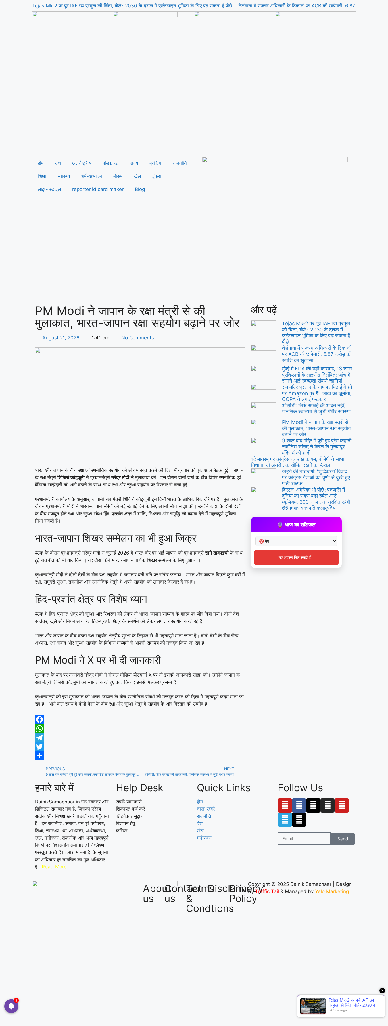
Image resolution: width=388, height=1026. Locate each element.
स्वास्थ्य (63, 176)
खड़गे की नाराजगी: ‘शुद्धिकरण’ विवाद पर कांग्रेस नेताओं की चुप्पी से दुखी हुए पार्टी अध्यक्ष (316, 477)
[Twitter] (140, 746)
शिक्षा (42, 176)
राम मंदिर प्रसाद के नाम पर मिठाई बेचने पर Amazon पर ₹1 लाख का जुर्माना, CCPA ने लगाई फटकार (317, 393)
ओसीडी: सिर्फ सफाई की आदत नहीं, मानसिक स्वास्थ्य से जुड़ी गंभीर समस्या (316, 408)
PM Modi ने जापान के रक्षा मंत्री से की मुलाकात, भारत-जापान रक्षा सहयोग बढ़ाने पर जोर (316, 428)
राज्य (134, 163)
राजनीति (179, 163)
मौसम (118, 176)
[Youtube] (285, 805)
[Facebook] (140, 719)
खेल (137, 176)
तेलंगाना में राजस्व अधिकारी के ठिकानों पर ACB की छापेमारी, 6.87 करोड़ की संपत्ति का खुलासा (316, 354)
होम (41, 163)
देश (58, 163)
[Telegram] (140, 737)
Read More (54, 867)
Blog (140, 189)
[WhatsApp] (140, 728)
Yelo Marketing (332, 891)
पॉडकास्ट (111, 163)
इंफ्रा (156, 176)
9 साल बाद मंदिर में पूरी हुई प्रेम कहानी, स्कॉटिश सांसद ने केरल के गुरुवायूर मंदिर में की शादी (317, 447)
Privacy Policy (246, 893)
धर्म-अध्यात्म (91, 176)
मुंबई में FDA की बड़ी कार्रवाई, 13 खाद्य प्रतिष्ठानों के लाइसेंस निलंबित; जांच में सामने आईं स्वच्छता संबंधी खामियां (317, 375)
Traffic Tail (267, 891)
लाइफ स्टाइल (49, 189)
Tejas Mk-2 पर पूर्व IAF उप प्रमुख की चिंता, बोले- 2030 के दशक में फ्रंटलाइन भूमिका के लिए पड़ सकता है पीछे (132, 6)
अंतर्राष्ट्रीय (81, 163)
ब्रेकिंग (155, 163)
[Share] (140, 755)
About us (157, 893)
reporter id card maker (98, 189)
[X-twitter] (313, 805)
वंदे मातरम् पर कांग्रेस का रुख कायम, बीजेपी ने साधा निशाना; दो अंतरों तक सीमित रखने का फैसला (297, 462)
